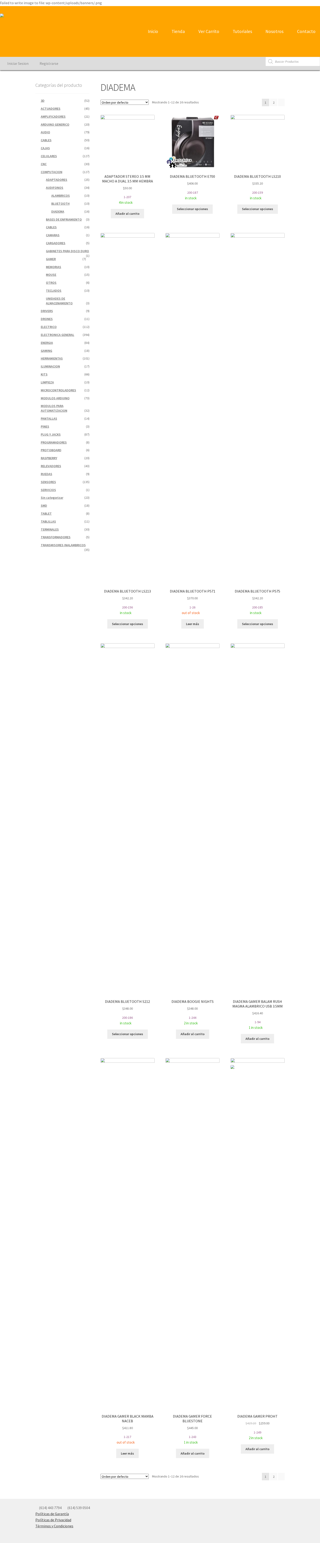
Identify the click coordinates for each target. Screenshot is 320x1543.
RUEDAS (46, 474)
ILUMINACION (50, 366)
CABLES (46, 140)
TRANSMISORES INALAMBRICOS (63, 545)
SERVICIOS (48, 490)
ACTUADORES (50, 108)
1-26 (192, 602)
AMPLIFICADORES (53, 116)
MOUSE (51, 275)
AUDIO (45, 132)
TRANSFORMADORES (56, 537)
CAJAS (45, 148)
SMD (44, 505)
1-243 (192, 1429)
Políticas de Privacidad (53, 1520)
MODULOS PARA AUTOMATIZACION (54, 408)
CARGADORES (55, 243)
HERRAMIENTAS (52, 358)
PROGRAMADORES (54, 442)
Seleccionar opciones (192, 209)
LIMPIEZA (47, 382)
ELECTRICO (49, 327)
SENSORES (48, 482)
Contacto (306, 31)
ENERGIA (47, 343)
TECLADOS (53, 290)
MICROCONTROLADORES (58, 390)
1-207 (127, 189)
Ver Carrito (208, 31)
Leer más (192, 624)
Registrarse (48, 63)
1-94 (257, 1014)
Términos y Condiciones (54, 1526)
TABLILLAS (48, 521)
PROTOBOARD (51, 450)
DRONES (47, 319)
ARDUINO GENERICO (55, 124)
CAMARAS (53, 235)
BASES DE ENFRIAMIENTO (64, 219)
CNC (44, 164)
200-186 (127, 1012)
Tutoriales (242, 31)
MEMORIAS (53, 267)
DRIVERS (47, 311)
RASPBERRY (49, 458)
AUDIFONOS (54, 188)
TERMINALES (50, 529)
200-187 (192, 187)
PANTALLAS (49, 418)
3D (43, 100)
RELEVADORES (51, 466)
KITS (44, 374)
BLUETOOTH (60, 203)
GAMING (46, 351)
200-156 (127, 602)
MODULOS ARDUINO (55, 398)
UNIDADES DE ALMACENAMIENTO (59, 300)
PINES (45, 426)
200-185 (257, 602)
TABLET (46, 513)
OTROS (51, 282)
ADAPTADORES (56, 180)
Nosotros (273, 31)
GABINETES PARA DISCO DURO (67, 251)
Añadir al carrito (127, 213)
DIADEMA (57, 211)
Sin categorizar (52, 497)
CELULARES (49, 156)
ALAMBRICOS (60, 195)
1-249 (258, 1427)
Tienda (178, 31)
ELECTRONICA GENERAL (57, 335)
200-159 (257, 187)
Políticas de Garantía (52, 1513)
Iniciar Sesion (18, 63)
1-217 (127, 1429)
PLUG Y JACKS (51, 434)
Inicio (152, 31)
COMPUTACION (51, 172)
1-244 (192, 1012)
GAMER (51, 259)
